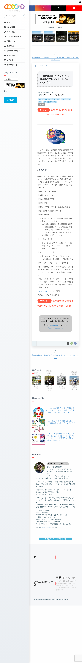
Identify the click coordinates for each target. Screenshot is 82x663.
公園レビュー (12, 41)
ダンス (41, 99)
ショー (70, 588)
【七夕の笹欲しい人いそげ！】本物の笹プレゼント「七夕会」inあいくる (55, 79)
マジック (56, 99)
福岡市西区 (72, 581)
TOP (8, 22)
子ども (68, 99)
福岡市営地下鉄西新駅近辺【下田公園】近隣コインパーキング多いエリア (55, 356)
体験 (64, 581)
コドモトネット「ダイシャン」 (54, 95)
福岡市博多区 (68, 583)
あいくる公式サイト (45, 291)
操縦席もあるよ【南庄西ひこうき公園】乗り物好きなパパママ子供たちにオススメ (55, 58)
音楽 (73, 588)
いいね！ (44, 110)
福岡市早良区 (64, 588)
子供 (57, 585)
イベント (10, 60)
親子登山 (10, 46)
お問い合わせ (12, 65)
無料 (44, 102)
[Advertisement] (66, 558)
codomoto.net (55, 325)
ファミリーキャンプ (14, 36)
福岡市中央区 (52, 102)
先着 (62, 99)
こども (60, 581)
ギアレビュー (12, 32)
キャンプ (58, 588)
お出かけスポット (13, 51)
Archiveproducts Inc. (55, 328)
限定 (74, 583)
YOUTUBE (11, 55)
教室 (62, 590)
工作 (40, 102)
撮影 (59, 585)
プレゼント (48, 99)
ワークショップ (65, 585)
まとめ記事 (10, 27)
